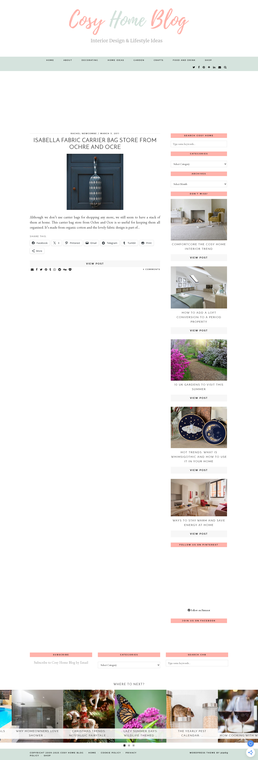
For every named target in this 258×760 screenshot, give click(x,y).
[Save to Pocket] (70, 269)
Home (50, 60)
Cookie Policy (111, 753)
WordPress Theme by (209, 753)
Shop (208, 60)
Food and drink (184, 60)
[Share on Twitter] (41, 269)
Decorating (90, 60)
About (67, 60)
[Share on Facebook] (37, 269)
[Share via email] (32, 269)
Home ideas (116, 60)
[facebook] (199, 67)
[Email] (219, 67)
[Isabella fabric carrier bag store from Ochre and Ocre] (95, 208)
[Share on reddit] (59, 269)
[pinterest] (204, 67)
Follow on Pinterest (200, 610)
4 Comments (151, 269)
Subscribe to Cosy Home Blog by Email (61, 662)
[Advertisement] (129, 99)
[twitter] (194, 67)
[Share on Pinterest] (46, 269)
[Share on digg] (65, 269)
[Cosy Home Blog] (129, 28)
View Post (95, 263)
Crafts (158, 60)
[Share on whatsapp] (55, 269)
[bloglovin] (209, 67)
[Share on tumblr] (51, 269)
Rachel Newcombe (84, 133)
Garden (139, 60)
